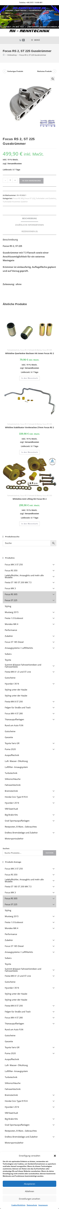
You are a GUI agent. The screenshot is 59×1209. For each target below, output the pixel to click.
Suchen (6, 848)
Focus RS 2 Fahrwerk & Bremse (31, 350)
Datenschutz (32, 1205)
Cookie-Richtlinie (18, 1205)
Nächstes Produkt (44, 71)
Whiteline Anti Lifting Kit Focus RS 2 (30, 499)
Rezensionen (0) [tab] (30, 231)
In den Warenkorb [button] (29, 378)
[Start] (4, 55)
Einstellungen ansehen (29, 1198)
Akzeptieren (29, 1183)
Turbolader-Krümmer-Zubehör (15, 201)
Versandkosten (14, 163)
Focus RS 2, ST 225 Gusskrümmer (32, 55)
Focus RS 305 (18, 198)
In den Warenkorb (31, 181)
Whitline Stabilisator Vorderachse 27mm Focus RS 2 (29, 427)
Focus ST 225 (29, 198)
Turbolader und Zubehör (46, 198)
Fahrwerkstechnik (13, 350)
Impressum (43, 1205)
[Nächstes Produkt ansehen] (54, 71)
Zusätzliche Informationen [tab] (29, 225)
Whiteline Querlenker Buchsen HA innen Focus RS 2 (29, 353)
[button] (55, 1155)
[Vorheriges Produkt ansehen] (5, 71)
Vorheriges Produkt (15, 71)
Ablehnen (29, 1191)
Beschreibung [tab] (29, 218)
